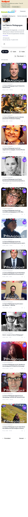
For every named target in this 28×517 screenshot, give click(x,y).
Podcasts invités (6, 6)
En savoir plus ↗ (16, 6)
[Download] (24, 90)
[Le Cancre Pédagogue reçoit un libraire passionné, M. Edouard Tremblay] (14, 108)
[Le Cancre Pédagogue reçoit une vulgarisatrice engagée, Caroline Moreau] (14, 139)
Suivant (21, 438)
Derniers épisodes (22, 16)
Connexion (23, 11)
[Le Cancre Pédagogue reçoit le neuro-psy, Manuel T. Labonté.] (14, 295)
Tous (6, 51)
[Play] (25, 65)
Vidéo (23, 51)
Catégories (12, 16)
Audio (14, 51)
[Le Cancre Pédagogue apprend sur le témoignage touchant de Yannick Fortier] (14, 387)
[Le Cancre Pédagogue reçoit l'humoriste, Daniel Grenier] (14, 77)
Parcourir (4, 16)
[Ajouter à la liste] (22, 90)
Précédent (7, 438)
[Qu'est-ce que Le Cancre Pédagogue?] (14, 326)
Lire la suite (5, 35)
